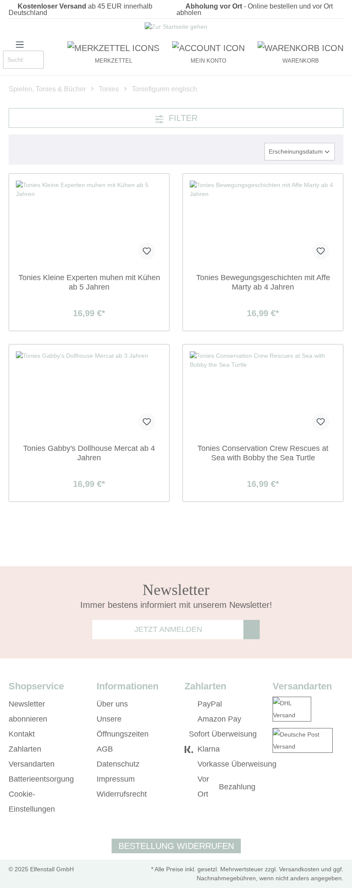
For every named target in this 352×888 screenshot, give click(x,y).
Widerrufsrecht (122, 794)
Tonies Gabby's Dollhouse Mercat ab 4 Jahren (89, 453)
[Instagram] (289, 809)
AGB (105, 749)
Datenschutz (118, 764)
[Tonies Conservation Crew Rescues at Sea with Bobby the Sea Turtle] (263, 394)
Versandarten (32, 764)
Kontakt (22, 734)
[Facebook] (277, 809)
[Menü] (20, 44)
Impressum (116, 779)
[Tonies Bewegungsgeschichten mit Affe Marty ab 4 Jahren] (263, 223)
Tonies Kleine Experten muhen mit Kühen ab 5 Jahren (89, 282)
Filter (181, 118)
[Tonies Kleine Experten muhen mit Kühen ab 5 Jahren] (89, 223)
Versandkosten (299, 869)
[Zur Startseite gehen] (176, 27)
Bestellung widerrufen (176, 846)
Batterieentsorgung (41, 779)
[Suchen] (35, 60)
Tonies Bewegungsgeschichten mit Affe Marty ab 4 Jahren (263, 282)
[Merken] (146, 251)
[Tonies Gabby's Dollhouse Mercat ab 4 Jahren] (89, 394)
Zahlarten (25, 749)
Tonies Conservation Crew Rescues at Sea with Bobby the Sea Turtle (262, 453)
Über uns (112, 704)
